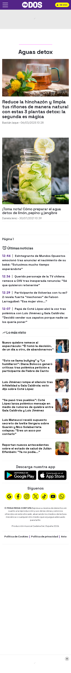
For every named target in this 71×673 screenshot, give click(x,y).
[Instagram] (26, 496)
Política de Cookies (16, 536)
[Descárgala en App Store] (52, 475)
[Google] (9, 496)
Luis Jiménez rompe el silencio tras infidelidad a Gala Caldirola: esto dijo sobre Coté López (27, 385)
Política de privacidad (44, 536)
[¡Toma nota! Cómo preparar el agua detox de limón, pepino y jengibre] (35, 170)
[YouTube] (53, 496)
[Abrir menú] (5, 4)
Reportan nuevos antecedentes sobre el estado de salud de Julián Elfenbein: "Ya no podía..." (27, 448)
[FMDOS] (32, 4)
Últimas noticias (20, 248)
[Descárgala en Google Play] (20, 475)
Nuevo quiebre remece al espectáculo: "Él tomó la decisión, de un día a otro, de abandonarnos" (28, 346)
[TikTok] (44, 496)
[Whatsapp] (61, 496)
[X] (35, 496)
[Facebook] (18, 496)
